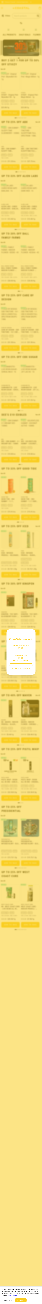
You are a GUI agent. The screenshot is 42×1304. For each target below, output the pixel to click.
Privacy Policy (12, 1295)
